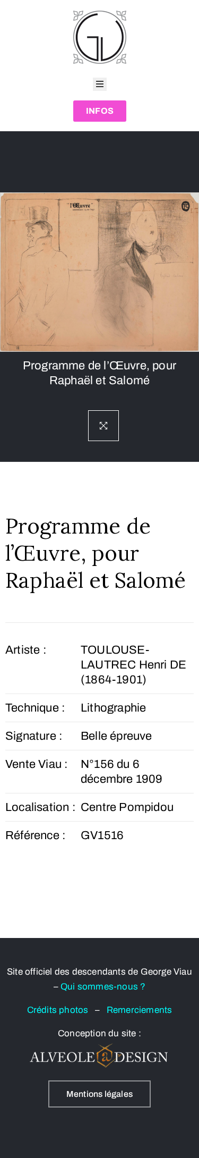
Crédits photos (61, 1010)
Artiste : (26, 650)
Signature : (34, 736)
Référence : (35, 835)
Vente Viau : (36, 764)
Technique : (35, 707)
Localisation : (40, 807)
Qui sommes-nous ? (102, 987)
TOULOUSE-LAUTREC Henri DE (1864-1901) (133, 665)
